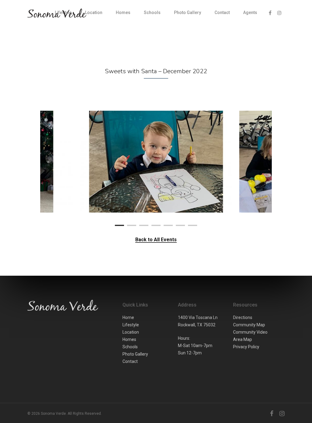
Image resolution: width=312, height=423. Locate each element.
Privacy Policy (246, 346)
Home (128, 317)
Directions (242, 317)
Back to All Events (156, 239)
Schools (152, 12)
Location (93, 12)
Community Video (250, 332)
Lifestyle (130, 324)
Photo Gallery (187, 12)
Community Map (249, 324)
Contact (222, 12)
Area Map (242, 339)
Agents (250, 12)
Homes (123, 12)
